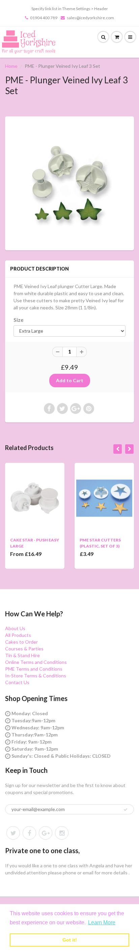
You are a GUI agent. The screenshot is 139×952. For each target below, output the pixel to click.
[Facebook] (29, 833)
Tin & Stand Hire (22, 655)
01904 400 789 (43, 17)
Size (18, 320)
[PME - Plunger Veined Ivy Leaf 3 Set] (69, 182)
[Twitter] (13, 833)
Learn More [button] (101, 922)
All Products (18, 635)
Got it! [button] (69, 940)
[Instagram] (61, 833)
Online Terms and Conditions (36, 662)
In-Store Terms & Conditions (35, 675)
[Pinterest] (45, 833)
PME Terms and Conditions (33, 669)
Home (11, 66)
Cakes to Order (21, 642)
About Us (15, 628)
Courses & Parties (24, 648)
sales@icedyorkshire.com (90, 17)
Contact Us (17, 682)
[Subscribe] (125, 809)
